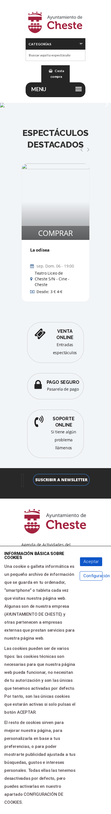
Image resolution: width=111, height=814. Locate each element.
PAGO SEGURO (63, 382)
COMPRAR (55, 233)
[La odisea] (55, 202)
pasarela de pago (63, 389)
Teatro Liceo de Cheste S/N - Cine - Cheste (52, 279)
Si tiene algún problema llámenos (63, 439)
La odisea (40, 250)
